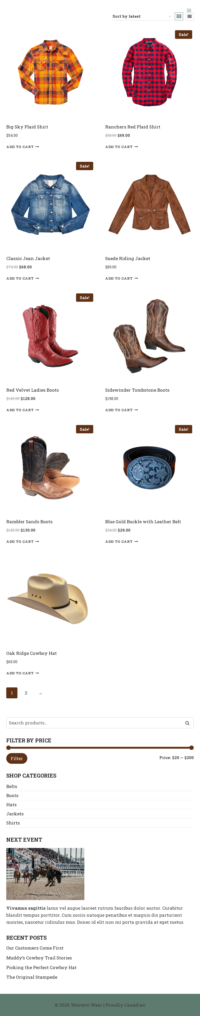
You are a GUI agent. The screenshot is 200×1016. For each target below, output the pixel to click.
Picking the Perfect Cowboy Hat (41, 967)
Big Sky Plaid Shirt (27, 127)
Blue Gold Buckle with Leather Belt (143, 522)
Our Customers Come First (35, 948)
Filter (17, 758)
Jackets (15, 814)
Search (189, 723)
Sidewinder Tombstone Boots (137, 390)
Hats (11, 805)
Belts (11, 786)
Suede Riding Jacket (127, 258)
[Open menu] (189, 10)
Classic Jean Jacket (28, 258)
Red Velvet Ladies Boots (32, 390)
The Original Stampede (31, 977)
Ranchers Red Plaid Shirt (132, 127)
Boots (12, 795)
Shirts (13, 823)
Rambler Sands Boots (29, 522)
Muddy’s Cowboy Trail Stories (39, 958)
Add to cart (20, 146)
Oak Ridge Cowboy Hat (31, 653)
